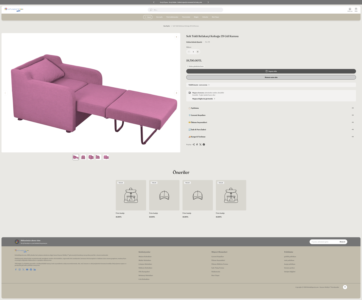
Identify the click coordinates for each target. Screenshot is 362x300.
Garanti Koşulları (217, 256)
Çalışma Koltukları (145, 264)
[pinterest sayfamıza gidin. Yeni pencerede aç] (31, 269)
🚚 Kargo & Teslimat (197, 137)
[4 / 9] (98, 157)
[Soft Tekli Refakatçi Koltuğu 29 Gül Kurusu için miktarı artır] (197, 52)
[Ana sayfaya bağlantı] (22, 251)
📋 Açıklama (194, 108)
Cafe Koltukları (144, 279)
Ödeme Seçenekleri (218, 260)
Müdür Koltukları (145, 260)
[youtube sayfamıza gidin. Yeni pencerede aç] (27, 269)
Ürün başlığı (120, 213)
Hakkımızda (215, 272)
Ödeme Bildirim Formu (219, 264)
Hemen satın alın (271, 77)
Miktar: (188, 47)
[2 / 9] (83, 157)
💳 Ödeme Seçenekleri (198, 122)
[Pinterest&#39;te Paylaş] (204, 144)
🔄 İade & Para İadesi (197, 129)
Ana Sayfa (166, 26)
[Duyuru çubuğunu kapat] (359, 2)
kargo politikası (289, 264)
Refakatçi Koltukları (146, 275)
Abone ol (342, 242)
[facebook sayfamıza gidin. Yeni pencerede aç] (16, 269)
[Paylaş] (194, 144)
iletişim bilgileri (289, 272)
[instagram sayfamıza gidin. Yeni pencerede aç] (19, 269)
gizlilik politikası (290, 256)
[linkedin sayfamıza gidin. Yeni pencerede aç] (35, 269)
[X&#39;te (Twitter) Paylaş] (200, 144)
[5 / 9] (106, 157)
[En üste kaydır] (345, 287)
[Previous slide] (154, 2)
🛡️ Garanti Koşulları (197, 115)
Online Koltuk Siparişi (194, 42)
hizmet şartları (289, 268)
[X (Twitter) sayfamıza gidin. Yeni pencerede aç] (23, 269)
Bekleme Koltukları (145, 268)
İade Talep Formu (217, 268)
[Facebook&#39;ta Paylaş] (197, 144)
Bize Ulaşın (215, 275)
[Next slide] (208, 2)
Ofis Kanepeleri (144, 272)
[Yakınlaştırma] (176, 37)
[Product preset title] (131, 195)
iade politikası (289, 260)
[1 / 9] (76, 157)
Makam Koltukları (145, 256)
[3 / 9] (91, 157)
